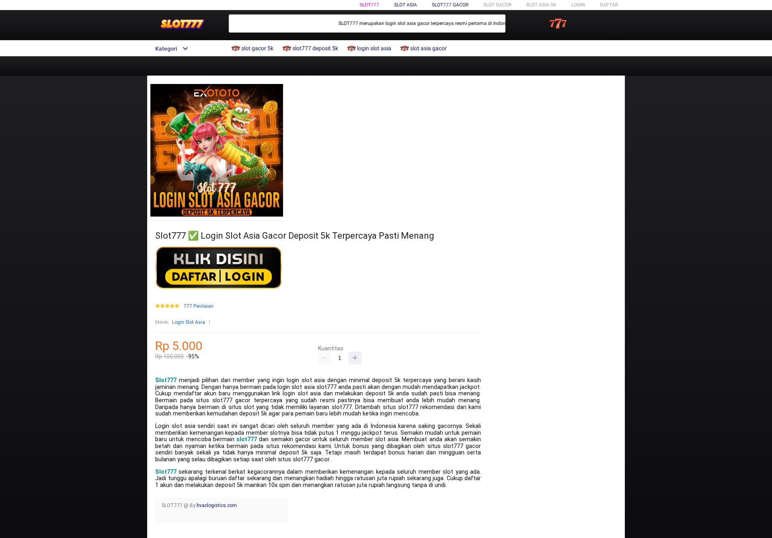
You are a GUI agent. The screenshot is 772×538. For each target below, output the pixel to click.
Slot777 (369, 5)
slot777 (246, 439)
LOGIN (578, 5)
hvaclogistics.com (217, 505)
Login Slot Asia (188, 322)
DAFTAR (609, 5)
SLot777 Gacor (450, 5)
